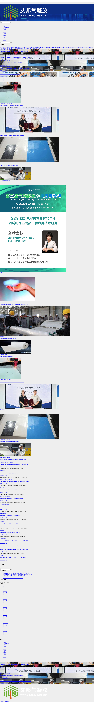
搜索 (11, 569)
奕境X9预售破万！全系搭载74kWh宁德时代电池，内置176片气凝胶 (13, 557)
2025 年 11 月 (5, 596)
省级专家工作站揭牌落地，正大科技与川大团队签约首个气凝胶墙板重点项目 (15, 57)
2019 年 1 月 (5, 635)
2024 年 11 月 (5, 610)
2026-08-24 (2, 526)
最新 (3, 78)
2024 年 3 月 (5, 619)
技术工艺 (4, 28)
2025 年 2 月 (5, 607)
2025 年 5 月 (5, 603)
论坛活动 (4, 40)
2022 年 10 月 (5, 632)
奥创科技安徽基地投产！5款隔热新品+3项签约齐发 (10, 532)
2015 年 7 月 (5, 636)
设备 (3, 34)
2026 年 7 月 (5, 587)
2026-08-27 (2, 59)
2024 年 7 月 (5, 615)
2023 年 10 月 (5, 625)
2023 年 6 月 (5, 627)
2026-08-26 (2, 65)
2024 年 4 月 (5, 618)
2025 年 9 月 (5, 599)
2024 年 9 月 (5, 612)
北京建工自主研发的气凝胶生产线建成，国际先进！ (8, 338)
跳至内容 (2, 0)
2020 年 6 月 (5, 634)
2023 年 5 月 (5, 628)
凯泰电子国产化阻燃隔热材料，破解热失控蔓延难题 (10, 74)
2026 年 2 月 (5, 593)
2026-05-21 (2, 466)
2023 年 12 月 (5, 623)
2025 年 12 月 (5, 595)
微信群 (4, 37)
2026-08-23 (2, 543)
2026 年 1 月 (5, 594)
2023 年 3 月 (5, 631)
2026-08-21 (2, 560)
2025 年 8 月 (5, 600)
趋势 (3, 80)
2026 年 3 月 (5, 592)
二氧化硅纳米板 (6, 27)
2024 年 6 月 (5, 616)
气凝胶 (4, 26)
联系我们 (4, 38)
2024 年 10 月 (5, 611)
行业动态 (4, 29)
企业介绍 (4, 30)
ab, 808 (6, 59)
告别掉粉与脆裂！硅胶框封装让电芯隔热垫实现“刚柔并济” (11, 62)
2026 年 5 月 (5, 589)
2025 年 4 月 (5, 604)
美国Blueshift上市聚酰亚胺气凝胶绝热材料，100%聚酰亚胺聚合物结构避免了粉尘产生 (14, 304)
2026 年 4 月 (5, 591)
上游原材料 (5, 642)
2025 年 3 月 (5, 605)
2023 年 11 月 (5, 624)
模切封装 (4, 33)
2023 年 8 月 (5, 626)
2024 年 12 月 (5, 609)
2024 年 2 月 (5, 620)
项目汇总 (4, 32)
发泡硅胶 (4, 646)
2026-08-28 (2, 483)
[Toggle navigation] (0, 21)
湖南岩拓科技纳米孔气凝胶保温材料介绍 (6, 356)
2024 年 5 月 (5, 617)
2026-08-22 (2, 551)
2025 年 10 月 (5, 597)
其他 (5, 71)
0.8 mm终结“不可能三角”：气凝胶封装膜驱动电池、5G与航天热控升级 (14, 540)
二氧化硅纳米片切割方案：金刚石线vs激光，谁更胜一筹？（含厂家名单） (14, 51)
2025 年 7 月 (5, 601)
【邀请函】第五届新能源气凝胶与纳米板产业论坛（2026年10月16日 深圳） (14, 464)
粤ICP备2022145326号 (4, 701)
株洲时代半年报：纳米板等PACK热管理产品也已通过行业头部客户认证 (14, 549)
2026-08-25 (2, 70)
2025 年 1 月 (5, 608)
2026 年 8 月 (5, 586)
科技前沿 (4, 35)
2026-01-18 (2, 475)
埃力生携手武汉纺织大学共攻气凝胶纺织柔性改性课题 (10, 523)
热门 (3, 79)
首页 (3, 25)
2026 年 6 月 (5, 588)
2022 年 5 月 (5, 633)
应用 (3, 36)
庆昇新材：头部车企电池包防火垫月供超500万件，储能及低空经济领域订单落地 (15, 68)
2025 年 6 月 (5, 602)
